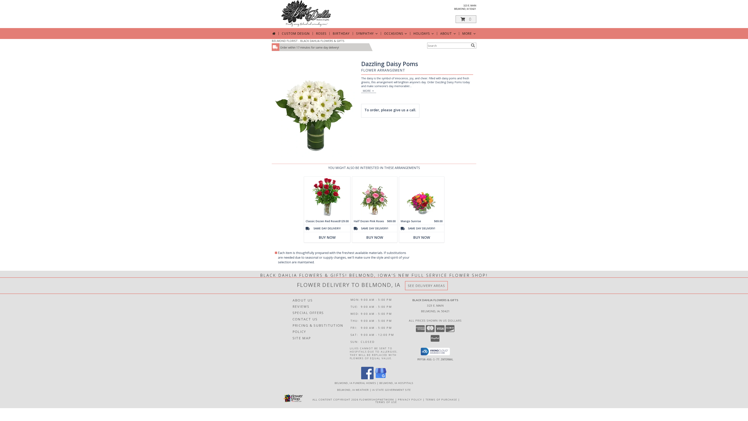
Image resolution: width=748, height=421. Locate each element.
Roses (321, 33)
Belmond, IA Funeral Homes (355, 383)
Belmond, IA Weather (353, 390)
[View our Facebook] (367, 378)
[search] (473, 45)
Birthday (341, 33)
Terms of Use (386, 402)
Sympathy (365, 33)
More (467, 33)
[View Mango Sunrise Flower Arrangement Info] (421, 197)
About (446, 33)
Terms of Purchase (441, 399)
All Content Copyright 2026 (335, 399)
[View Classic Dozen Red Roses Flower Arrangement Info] (327, 197)
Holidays (421, 33)
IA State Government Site (391, 390)
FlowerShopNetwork (376, 399)
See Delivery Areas (426, 285)
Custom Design (296, 33)
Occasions (393, 33)
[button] (466, 19)
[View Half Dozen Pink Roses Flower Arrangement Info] (374, 197)
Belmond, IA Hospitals (396, 383)
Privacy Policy (410, 399)
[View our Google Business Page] (380, 378)
